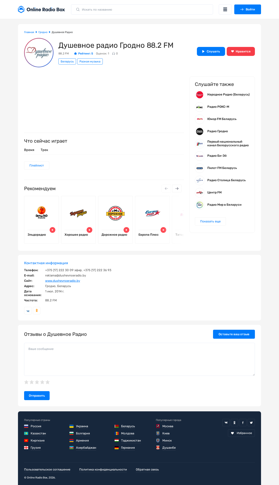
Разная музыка (89, 61)
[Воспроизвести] (52, 230)
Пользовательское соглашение (47, 469)
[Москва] (158, 426)
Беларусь (67, 61)
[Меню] (225, 9)
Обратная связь (147, 469)
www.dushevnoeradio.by (62, 281)
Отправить (37, 395)
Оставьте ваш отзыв (234, 334)
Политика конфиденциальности (103, 469)
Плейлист (36, 165)
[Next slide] (177, 188)
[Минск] (158, 440)
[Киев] (158, 433)
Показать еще (210, 221)
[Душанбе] (158, 448)
